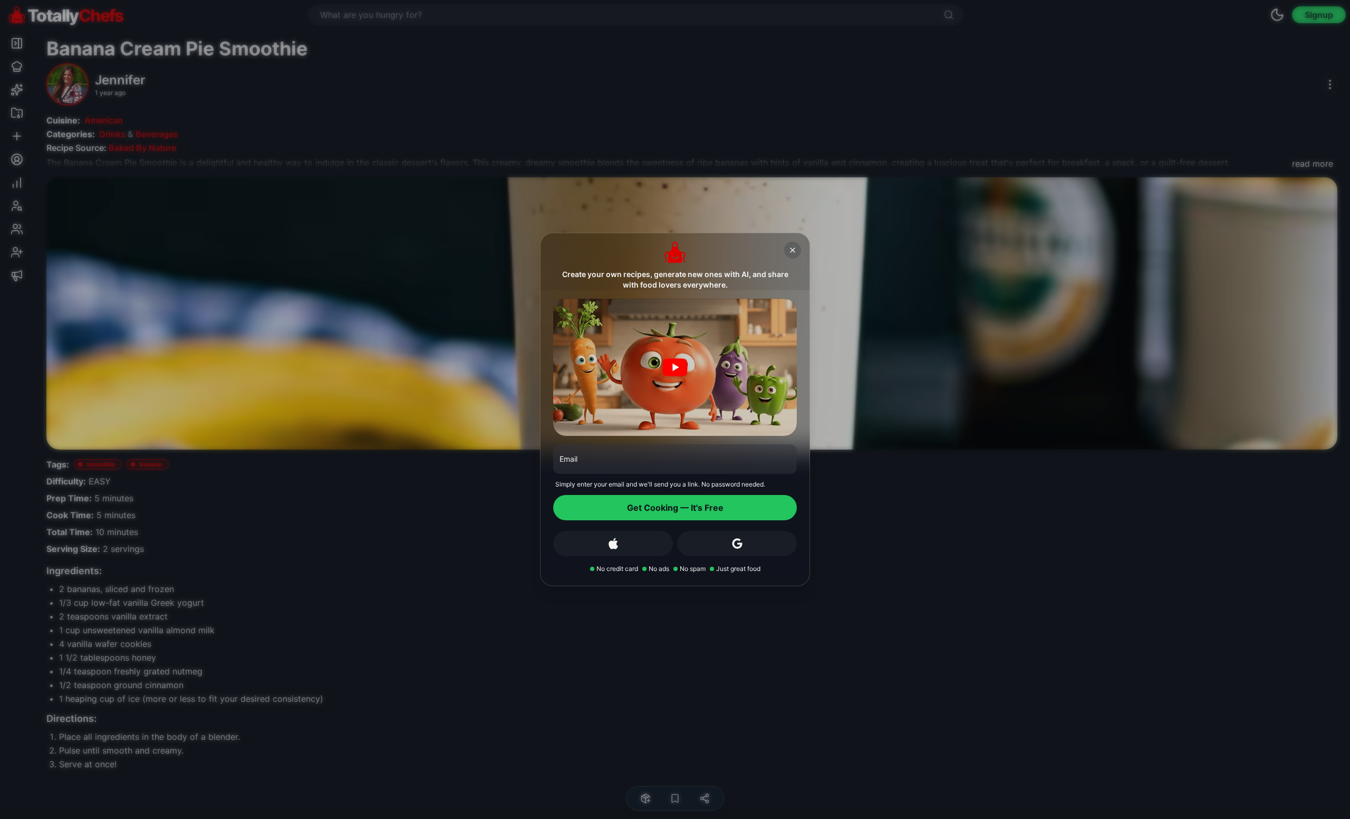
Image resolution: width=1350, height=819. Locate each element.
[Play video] (675, 367)
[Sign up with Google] (737, 543)
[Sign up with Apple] (613, 543)
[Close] (792, 250)
